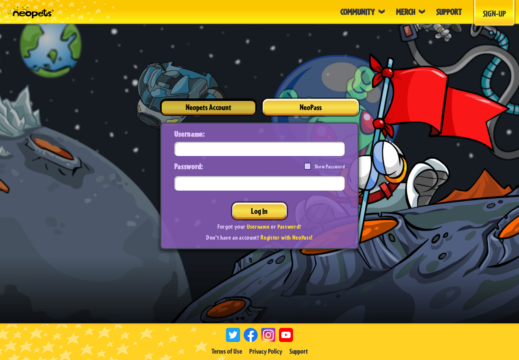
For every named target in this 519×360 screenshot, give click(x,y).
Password (288, 226)
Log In (259, 211)
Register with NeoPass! (287, 237)
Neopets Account (208, 107)
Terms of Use (226, 351)
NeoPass (311, 107)
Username (258, 226)
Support (299, 351)
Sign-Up (494, 13)
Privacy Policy (265, 351)
